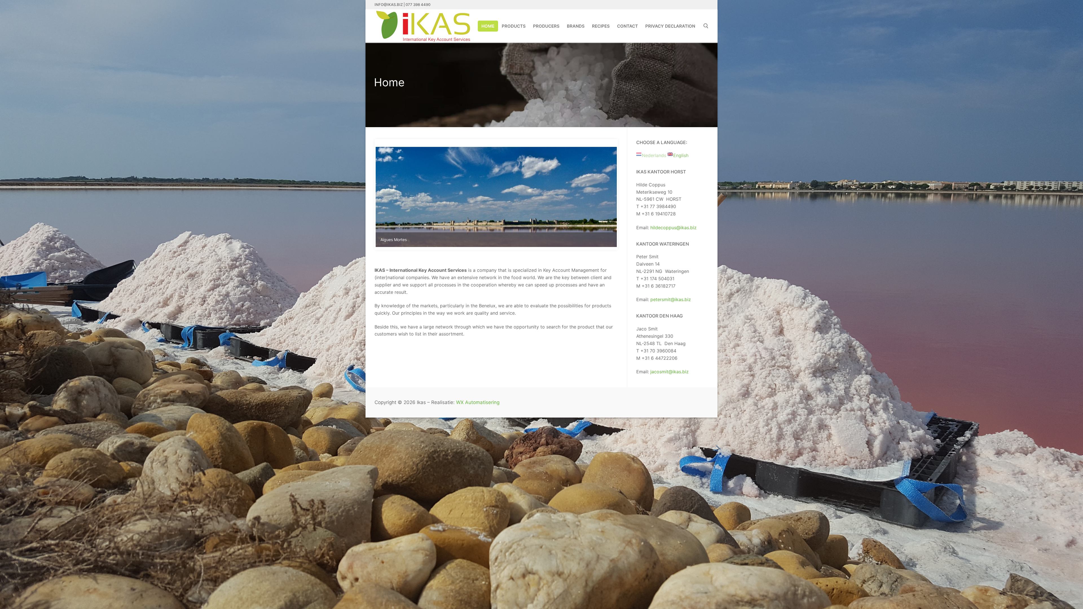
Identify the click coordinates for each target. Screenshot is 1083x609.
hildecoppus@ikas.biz (673, 227)
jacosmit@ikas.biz (669, 371)
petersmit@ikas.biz (670, 299)
